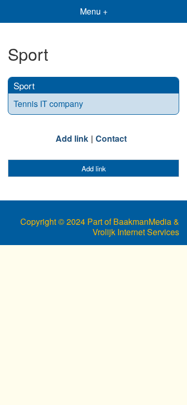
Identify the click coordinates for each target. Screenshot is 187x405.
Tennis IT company (48, 104)
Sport (24, 85)
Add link (72, 138)
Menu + (94, 11)
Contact (111, 138)
